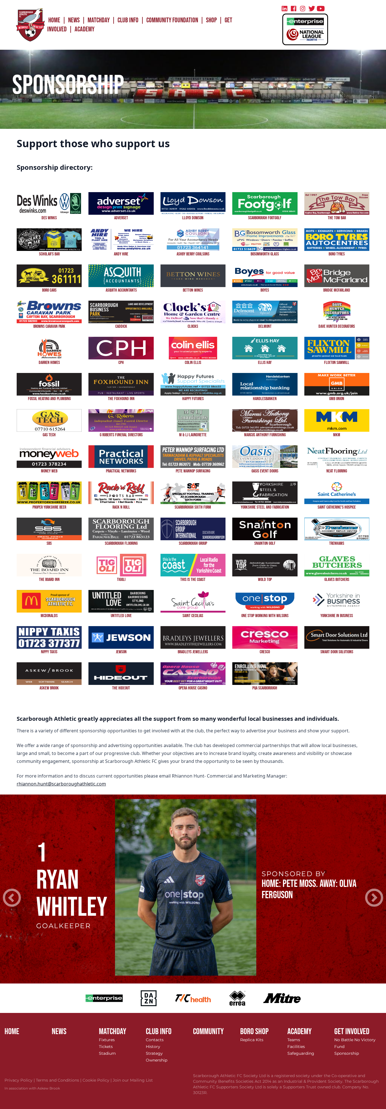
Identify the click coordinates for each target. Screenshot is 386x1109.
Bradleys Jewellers (193, 652)
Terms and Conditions (59, 1080)
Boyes (265, 290)
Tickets (106, 1046)
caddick (121, 326)
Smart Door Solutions (336, 652)
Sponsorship (346, 1053)
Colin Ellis (193, 362)
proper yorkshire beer (49, 507)
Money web (49, 471)
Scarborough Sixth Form (193, 507)
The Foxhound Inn (121, 399)
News (74, 20)
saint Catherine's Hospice (337, 507)
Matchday (99, 20)
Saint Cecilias (193, 615)
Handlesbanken (265, 399)
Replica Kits (251, 1039)
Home (54, 20)
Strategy (154, 1053)
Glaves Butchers (336, 579)
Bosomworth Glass (265, 254)
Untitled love (121, 615)
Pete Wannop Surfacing (193, 471)
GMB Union (336, 399)
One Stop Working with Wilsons (265, 615)
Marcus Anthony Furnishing (265, 435)
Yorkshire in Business (336, 615)
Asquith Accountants (121, 290)
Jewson (121, 652)
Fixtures (107, 1039)
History (153, 1046)
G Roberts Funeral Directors (121, 435)
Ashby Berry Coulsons (193, 254)
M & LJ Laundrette (193, 435)
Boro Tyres (337, 254)
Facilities (296, 1046)
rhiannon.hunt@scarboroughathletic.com (61, 784)
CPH (121, 362)
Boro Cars (49, 290)
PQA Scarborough (264, 688)
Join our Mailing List (133, 1080)
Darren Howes (49, 362)
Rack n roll (121, 507)
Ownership (156, 1060)
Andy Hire (121, 254)
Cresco (265, 652)
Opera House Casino (193, 688)
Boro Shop (254, 1031)
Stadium (107, 1053)
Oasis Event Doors (264, 471)
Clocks (193, 326)
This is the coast (192, 579)
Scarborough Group (193, 543)
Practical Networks (121, 471)
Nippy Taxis (49, 652)
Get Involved (351, 1031)
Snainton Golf (265, 543)
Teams (293, 1039)
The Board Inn (49, 579)
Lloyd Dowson (192, 218)
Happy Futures (193, 399)
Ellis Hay (265, 362)
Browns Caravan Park (49, 326)
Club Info (128, 20)
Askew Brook (49, 688)
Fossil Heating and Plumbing (49, 399)
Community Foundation (172, 20)
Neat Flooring (336, 471)
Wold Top (265, 579)
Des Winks (49, 218)
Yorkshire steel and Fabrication (265, 507)
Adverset (121, 218)
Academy (84, 29)
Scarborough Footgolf (264, 218)
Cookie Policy (98, 1080)
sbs (49, 543)
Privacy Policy (20, 1080)
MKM (336, 435)
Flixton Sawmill (336, 362)
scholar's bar (49, 254)
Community (208, 1031)
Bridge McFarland (336, 290)
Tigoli (121, 579)
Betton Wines (193, 290)
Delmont (265, 326)
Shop (211, 20)
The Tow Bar (337, 218)
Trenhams (336, 543)
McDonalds (49, 615)
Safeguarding (300, 1053)
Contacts (155, 1039)
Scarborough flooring (121, 543)
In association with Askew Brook (32, 1088)
